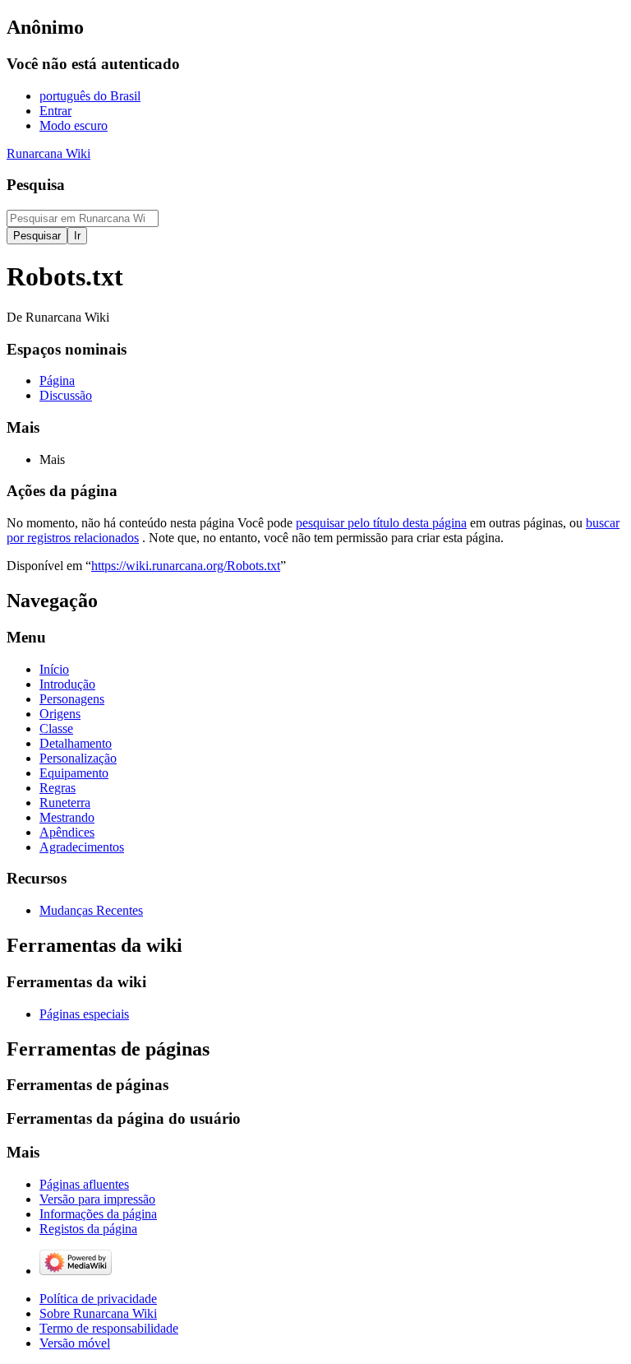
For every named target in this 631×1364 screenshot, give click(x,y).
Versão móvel (74, 1343)
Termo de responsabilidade (108, 1328)
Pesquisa (36, 184)
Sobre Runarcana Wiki (98, 1313)
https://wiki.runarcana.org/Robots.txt (185, 566)
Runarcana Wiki (48, 153)
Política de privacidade (98, 1299)
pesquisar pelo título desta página (381, 523)
